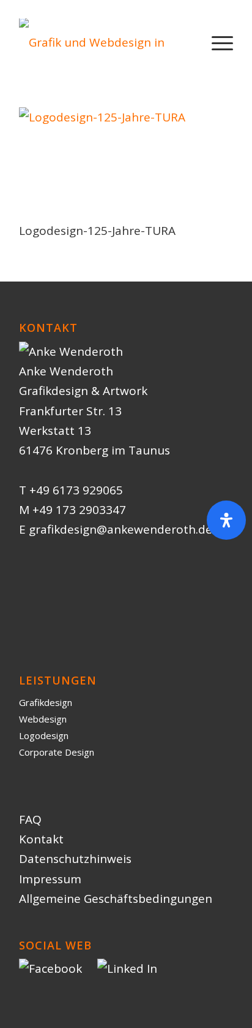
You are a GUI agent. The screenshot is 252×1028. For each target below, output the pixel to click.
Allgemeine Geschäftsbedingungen (115, 899)
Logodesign (44, 735)
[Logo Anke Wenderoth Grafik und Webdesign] (104, 42)
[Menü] (216, 42)
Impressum (50, 879)
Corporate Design (56, 752)
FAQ (30, 819)
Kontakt (41, 839)
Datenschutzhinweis (75, 859)
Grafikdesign (45, 702)
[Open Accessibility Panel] (226, 520)
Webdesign (43, 719)
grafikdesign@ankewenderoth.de (120, 529)
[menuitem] (216, 42)
